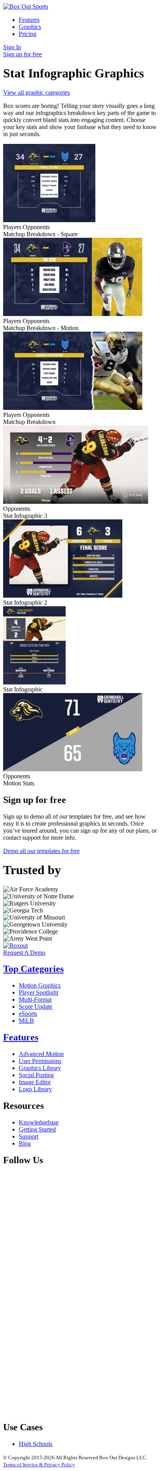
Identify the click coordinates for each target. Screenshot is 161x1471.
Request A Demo (24, 952)
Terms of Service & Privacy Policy (39, 1464)
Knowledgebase (39, 1122)
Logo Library (35, 1089)
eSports (28, 1013)
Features (29, 19)
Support (28, 1136)
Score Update (35, 1006)
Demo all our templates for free (41, 851)
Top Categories (33, 969)
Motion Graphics (40, 985)
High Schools (35, 1443)
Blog (25, 1143)
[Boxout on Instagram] (61, 1350)
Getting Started (37, 1129)
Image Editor (35, 1082)
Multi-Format (35, 999)
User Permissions (40, 1061)
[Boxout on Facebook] (61, 1230)
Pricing (27, 34)
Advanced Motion (41, 1054)
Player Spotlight (38, 992)
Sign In (12, 47)
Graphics (30, 26)
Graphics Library (40, 1068)
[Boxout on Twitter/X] (61, 1290)
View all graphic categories (36, 92)
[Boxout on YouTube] (61, 1410)
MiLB (26, 1020)
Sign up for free (22, 54)
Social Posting (36, 1075)
